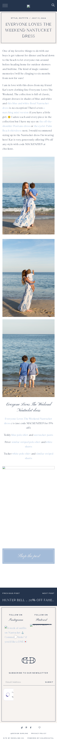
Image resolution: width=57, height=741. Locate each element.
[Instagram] (17, 727)
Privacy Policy (38, 733)
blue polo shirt (19, 434)
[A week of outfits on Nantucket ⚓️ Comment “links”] (16, 637)
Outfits (23, 18)
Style (14, 18)
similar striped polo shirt (26, 442)
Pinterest (41, 620)
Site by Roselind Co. (13, 738)
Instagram (16, 620)
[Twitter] (35, 727)
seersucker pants (43, 434)
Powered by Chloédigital (41, 738)
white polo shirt (21, 453)
